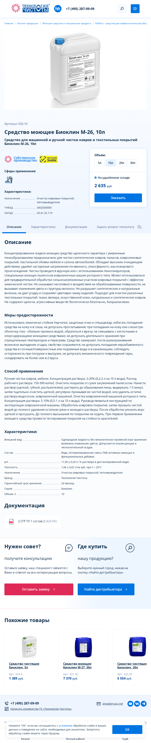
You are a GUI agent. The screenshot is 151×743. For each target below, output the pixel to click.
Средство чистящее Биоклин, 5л (24, 665)
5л (99, 163)
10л (110, 163)
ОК (127, 730)
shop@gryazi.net (112, 703)
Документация (76, 227)
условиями (66, 725)
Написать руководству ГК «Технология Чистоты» (41, 709)
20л (121, 163)
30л (132, 163)
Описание (14, 227)
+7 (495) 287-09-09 (80, 8)
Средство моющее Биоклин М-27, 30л (77, 665)
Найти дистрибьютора (103, 589)
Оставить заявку (36, 589)
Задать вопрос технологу (115, 227)
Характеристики (43, 227)
